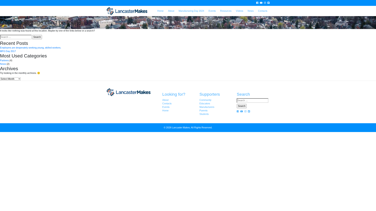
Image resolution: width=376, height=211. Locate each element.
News (251, 11)
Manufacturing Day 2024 (191, 11)
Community (205, 100)
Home (160, 11)
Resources (225, 11)
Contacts (262, 11)
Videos (239, 11)
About (171, 11)
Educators (204, 103)
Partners (4, 60)
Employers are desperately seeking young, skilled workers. (30, 47)
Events (212, 11)
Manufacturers (206, 107)
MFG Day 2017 (8, 51)
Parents (203, 110)
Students (204, 114)
